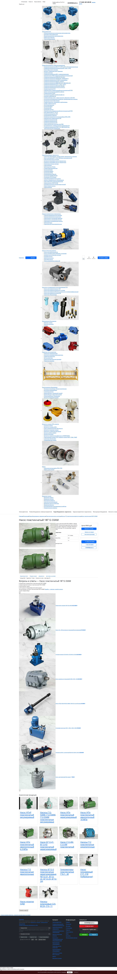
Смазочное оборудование (50, 294)
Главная (68, 922)
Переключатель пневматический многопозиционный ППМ (58, 90)
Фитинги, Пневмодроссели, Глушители (53, 71)
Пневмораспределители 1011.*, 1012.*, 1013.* (55, 84)
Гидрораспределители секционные (52, 216)
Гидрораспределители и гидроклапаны (82, 511)
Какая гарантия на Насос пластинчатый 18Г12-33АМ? (32, 585)
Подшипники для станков (50, 440)
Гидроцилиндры (48, 165)
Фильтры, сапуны (48, 322)
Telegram (94, 934)
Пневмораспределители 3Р (50, 121)
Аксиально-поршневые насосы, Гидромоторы (55, 161)
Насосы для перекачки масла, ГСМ (52, 289)
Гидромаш (21, 257)
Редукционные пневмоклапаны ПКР (52, 118)
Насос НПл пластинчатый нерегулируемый (68, 814)
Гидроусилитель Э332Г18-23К (51, 183)
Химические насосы (49, 258)
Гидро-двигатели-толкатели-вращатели (53, 181)
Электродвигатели (23, 511)
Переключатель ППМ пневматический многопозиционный (58, 75)
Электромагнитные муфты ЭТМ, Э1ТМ (53, 468)
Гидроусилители (48, 187)
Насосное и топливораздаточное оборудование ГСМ (58, 939)
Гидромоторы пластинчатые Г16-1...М (67, 872)
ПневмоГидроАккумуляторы (50, 168)
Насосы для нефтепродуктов (51, 252)
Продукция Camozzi (48, 109)
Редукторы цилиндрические (50, 353)
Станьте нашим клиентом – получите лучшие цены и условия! (15, 915)
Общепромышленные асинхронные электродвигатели (57, 33)
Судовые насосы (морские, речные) (52, 255)
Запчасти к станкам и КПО (50, 427)
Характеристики (24, 576)
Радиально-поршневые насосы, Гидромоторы (55, 162)
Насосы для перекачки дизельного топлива (54, 290)
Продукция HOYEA (48, 172)
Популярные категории (35, 933)
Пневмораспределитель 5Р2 (51, 114)
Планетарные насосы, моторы (51, 164)
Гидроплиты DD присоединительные (53, 224)
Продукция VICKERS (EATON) (50, 175)
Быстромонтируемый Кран (50, 390)
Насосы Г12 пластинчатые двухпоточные (27, 872)
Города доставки (35, 927)
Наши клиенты (37, 1)
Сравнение (93, 258)
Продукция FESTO (48, 106)
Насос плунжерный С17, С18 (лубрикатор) (86, 873)
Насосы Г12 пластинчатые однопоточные (87, 844)
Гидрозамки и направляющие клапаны (53, 221)
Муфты (54, 956)
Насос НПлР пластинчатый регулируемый (27, 814)
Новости (31, 1)
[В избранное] (49, 524)
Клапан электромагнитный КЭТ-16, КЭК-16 (54, 92)
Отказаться (76, 972)
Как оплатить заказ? (25, 586)
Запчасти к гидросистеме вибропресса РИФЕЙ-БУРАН (57, 436)
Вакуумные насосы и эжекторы (51, 503)
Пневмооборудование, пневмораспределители (40, 511)
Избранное (89, 258)
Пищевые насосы (48, 256)
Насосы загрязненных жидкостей (52, 261)
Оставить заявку (103, 257)
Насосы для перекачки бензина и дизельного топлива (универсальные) (61, 291)
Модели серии (33, 576)
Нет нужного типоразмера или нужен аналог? (31, 587)
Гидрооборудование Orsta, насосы (52, 178)
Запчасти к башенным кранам (51, 397)
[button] (83, 259)
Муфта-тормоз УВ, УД (49, 469)
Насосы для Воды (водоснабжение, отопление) (55, 253)
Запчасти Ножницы (48, 434)
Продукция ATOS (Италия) (50, 177)
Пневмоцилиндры (48, 72)
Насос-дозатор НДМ (27, 902)
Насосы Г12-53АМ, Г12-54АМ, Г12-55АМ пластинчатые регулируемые (48, 817)
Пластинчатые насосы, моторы (51, 159)
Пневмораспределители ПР (50, 122)
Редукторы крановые (49, 361)
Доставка (68, 926)
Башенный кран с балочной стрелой (53, 394)
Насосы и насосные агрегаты (57, 935)
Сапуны (46, 325)
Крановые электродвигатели (51, 34)
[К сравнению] (49, 527)
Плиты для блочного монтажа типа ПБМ (53, 124)
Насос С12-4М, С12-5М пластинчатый (67, 844)
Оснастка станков (48, 425)
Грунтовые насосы (48, 259)
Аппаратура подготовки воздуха (51, 100)
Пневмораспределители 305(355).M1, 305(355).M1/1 (56, 78)
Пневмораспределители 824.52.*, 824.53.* (54, 81)
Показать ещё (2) (24, 910)
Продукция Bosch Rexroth (50, 174)
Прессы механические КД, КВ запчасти (53, 428)
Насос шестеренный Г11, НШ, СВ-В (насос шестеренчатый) (58, 158)
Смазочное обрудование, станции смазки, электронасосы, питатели (60, 156)
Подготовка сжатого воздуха (51, 69)
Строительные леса (48, 391)
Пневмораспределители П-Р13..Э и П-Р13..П (54, 87)
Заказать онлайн (89, 528)
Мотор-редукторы (48, 358)
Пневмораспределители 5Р (50, 119)
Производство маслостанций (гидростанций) (55, 184)
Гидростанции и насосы (49, 186)
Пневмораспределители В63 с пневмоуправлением (56, 74)
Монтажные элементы (49, 500)
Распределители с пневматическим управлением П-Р (57, 125)
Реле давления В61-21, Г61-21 (51, 112)
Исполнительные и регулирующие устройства (55, 506)
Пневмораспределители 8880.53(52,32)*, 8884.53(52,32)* (57, 83)
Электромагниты (48, 222)
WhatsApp (84, 934)
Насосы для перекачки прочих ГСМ (52, 293)
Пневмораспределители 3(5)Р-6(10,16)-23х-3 (54, 77)
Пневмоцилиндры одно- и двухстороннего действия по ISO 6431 (59, 97)
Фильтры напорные (49, 324)
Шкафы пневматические (50, 103)
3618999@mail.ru (73, 3)
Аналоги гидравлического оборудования (54, 180)
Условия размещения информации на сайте (28, 925)
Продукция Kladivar (48, 171)
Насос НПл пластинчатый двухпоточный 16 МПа (87, 816)
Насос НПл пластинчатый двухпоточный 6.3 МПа (27, 845)
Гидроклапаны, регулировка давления (53, 218)
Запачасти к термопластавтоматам (52, 431)
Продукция (68, 924)
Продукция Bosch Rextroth (50, 115)
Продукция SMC (48, 108)
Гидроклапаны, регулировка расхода (53, 219)
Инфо (44, 1)
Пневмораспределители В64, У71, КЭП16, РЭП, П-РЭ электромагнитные (61, 67)
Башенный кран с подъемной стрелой (53, 393)
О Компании (24, 1)
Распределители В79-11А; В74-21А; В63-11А (54, 94)
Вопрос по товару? (89, 532)
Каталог (33, 257)
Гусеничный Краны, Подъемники (52, 396)
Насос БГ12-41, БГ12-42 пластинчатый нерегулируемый (48, 845)
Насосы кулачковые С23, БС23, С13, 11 (48, 904)
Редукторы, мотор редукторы (57, 946)
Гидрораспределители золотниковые (53, 215)
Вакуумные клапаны (49, 499)
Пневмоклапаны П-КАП (49, 93)
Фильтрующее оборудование (100, 511)
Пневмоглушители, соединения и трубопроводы (55, 102)
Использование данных (71, 937)
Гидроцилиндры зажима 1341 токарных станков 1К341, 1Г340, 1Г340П (60, 437)
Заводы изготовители (49, 37)
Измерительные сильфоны (50, 508)
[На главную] (20, 1)
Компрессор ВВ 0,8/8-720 (50, 96)
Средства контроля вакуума (50, 502)
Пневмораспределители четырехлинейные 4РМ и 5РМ (57, 117)
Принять (70, 972)
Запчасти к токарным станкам (51, 430)
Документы (41, 576)
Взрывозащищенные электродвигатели (53, 36)
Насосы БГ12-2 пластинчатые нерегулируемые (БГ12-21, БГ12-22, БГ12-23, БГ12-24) (48, 875)
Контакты (68, 936)
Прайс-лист (21, 4)
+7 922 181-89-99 (89, 544)
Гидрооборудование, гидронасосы (62, 511)
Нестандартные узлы (49, 105)
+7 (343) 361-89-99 (85, 2)
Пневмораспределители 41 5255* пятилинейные (55, 80)
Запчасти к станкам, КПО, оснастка (57, 953)
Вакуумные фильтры (49, 505)
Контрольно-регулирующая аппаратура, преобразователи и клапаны (60, 99)
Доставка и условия (51, 576)
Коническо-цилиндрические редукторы (53, 355)
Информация (70, 920)
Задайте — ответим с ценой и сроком (54, 589)
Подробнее (64, 972)
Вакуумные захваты (48, 497)
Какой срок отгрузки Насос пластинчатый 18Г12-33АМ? (33, 583)
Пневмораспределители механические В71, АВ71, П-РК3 (57, 68)
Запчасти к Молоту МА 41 (50, 433)
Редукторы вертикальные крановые (52, 359)
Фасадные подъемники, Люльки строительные (55, 388)
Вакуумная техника (57, 958)
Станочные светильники (50, 438)
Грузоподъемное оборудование (57, 950)
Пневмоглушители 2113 (49, 89)
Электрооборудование (49, 39)
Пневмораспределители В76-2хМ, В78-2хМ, (54, 86)
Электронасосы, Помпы (49, 167)
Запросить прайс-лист (89, 929)
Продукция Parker (48, 169)
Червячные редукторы (49, 356)
